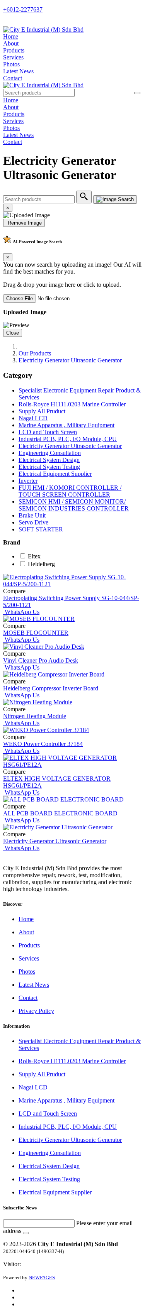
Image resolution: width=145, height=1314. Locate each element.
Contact (12, 78)
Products (13, 50)
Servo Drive (33, 522)
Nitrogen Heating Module (34, 716)
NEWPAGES (42, 1277)
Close (12, 333)
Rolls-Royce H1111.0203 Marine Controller (72, 404)
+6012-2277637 (23, 9)
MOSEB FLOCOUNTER (35, 632)
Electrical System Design (49, 460)
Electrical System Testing (49, 466)
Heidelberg (41, 564)
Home (10, 36)
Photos (11, 64)
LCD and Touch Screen (48, 432)
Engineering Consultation (50, 453)
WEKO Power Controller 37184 (43, 744)
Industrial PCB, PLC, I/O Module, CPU (68, 439)
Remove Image (24, 223)
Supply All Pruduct (42, 411)
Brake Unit (32, 515)
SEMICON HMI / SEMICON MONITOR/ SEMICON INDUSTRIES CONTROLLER (74, 505)
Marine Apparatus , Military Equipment (66, 425)
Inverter (28, 480)
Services (13, 57)
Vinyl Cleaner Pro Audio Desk (40, 660)
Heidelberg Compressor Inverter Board (50, 688)
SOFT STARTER (41, 529)
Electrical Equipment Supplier (55, 473)
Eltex (34, 556)
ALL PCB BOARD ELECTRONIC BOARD (60, 813)
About (11, 43)
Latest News (18, 71)
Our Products (35, 353)
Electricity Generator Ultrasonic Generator (70, 360)
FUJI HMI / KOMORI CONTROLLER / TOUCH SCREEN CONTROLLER (70, 491)
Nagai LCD (33, 418)
